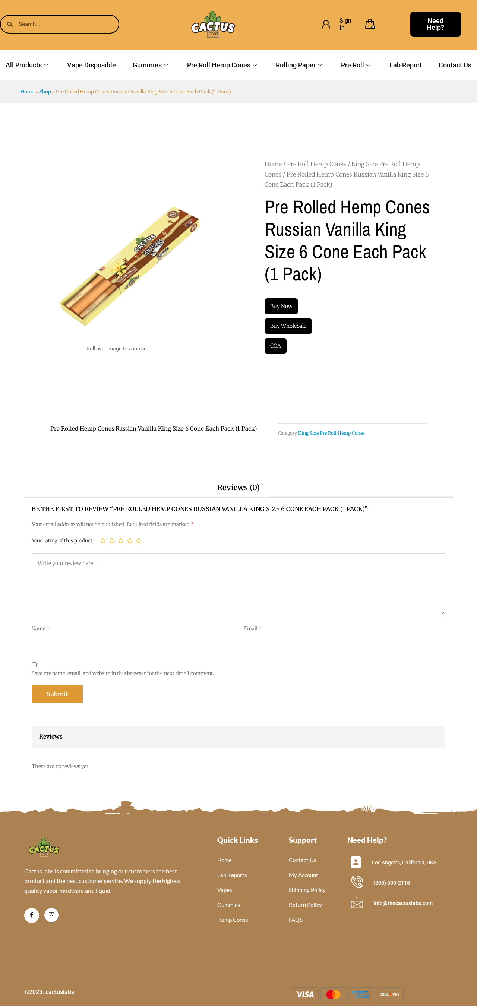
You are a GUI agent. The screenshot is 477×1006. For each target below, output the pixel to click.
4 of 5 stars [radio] (130, 540)
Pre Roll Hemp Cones (218, 65)
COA (275, 345)
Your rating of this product (62, 540)
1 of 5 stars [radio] (103, 540)
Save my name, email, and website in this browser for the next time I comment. (123, 673)
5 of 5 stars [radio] (139, 540)
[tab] (238, 487)
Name (41, 628)
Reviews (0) (238, 487)
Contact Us (455, 65)
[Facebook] (31, 915)
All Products (24, 65)
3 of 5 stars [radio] (121, 540)
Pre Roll (352, 65)
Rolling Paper (296, 65)
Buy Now (281, 306)
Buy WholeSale (288, 326)
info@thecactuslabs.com (403, 903)
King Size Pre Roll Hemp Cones (331, 433)
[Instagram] (51, 915)
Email (253, 628)
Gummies (147, 65)
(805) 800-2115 (391, 883)
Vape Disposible (91, 65)
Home (27, 92)
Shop (45, 92)
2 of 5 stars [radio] (112, 540)
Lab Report (405, 65)
